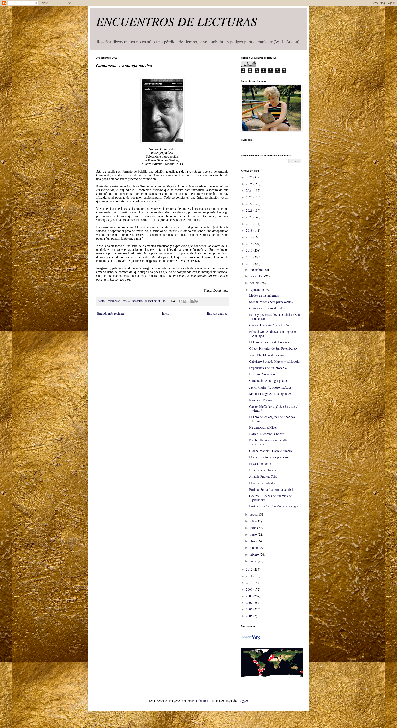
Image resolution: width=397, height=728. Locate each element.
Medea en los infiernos (264, 295)
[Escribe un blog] (185, 301)
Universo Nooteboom (263, 374)
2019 (249, 224)
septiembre (257, 289)
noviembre (257, 276)
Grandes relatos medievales (267, 308)
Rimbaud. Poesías (261, 400)
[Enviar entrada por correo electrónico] (173, 301)
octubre (255, 283)
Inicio (165, 313)
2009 (249, 589)
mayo (254, 534)
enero (254, 561)
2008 (249, 596)
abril (253, 541)
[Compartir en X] (189, 301)
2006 (249, 609)
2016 (249, 243)
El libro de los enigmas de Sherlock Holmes (272, 419)
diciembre (256, 269)
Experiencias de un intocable (268, 368)
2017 (249, 237)
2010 (249, 582)
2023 (249, 197)
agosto (254, 514)
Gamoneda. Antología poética (268, 380)
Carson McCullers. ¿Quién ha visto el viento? (273, 408)
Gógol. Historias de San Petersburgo (273, 348)
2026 (249, 177)
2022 (249, 203)
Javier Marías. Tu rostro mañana (270, 387)
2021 (249, 210)
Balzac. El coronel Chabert (266, 434)
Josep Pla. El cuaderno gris (266, 355)
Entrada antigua (217, 313)
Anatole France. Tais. (263, 476)
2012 (249, 569)
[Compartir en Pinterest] (196, 301)
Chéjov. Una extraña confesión (269, 325)
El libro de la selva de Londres (269, 342)
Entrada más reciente (110, 313)
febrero (255, 554)
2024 (249, 190)
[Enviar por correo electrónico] (181, 301)
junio (253, 527)
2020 (249, 217)
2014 (249, 257)
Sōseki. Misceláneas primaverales (271, 302)
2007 (249, 602)
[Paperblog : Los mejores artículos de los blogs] (251, 639)
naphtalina (201, 700)
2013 (249, 263)
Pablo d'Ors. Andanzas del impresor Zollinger (272, 333)
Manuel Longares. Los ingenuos (270, 393)
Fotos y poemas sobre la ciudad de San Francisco (274, 316)
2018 (249, 230)
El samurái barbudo (262, 483)
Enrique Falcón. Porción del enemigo (273, 506)
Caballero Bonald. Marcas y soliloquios (275, 361)
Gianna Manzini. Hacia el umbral (271, 451)
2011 (249, 576)
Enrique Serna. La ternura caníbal (271, 489)
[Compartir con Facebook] (192, 301)
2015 (249, 250)
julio (253, 521)
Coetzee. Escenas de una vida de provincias (270, 498)
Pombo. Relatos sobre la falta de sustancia (270, 442)
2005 (249, 616)
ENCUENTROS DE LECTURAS (176, 21)
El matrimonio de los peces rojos (270, 457)
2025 (249, 184)
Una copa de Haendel (263, 470)
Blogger (242, 700)
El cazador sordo (260, 463)
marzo (254, 547)
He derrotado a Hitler (263, 427)
